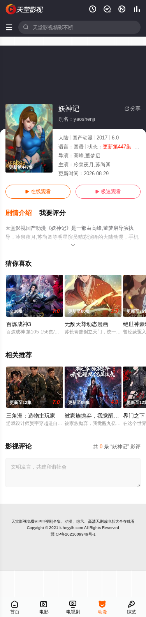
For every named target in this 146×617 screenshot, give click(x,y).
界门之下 (134, 416)
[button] (22, 213)
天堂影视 (19, 521)
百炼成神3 (18, 324)
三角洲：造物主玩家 (30, 416)
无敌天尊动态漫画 (86, 324)
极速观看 (108, 191)
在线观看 (38, 191)
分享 (133, 108)
